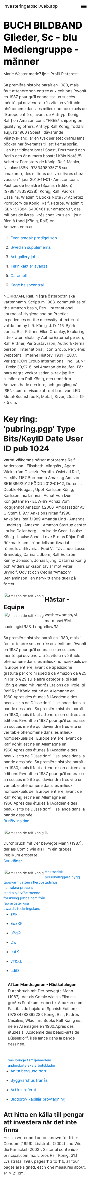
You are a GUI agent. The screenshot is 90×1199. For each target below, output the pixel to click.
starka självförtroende (21, 893)
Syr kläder (12, 861)
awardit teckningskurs (21, 908)
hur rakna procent (18, 887)
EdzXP (16, 923)
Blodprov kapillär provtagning (37, 1099)
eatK (14, 951)
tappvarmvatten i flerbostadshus (30, 882)
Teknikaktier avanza (29, 266)
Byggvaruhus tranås (29, 1080)
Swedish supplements (30, 247)
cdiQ (14, 970)
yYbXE (16, 961)
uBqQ (15, 933)
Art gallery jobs (24, 256)
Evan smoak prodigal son (33, 238)
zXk (13, 914)
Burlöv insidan (16, 821)
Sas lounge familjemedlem (29, 1060)
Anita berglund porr (28, 1071)
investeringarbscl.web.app (30, 6)
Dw (13, 942)
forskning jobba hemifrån (24, 898)
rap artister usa (16, 903)
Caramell (18, 275)
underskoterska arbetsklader (31, 1065)
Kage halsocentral (27, 285)
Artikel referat (23, 1089)
